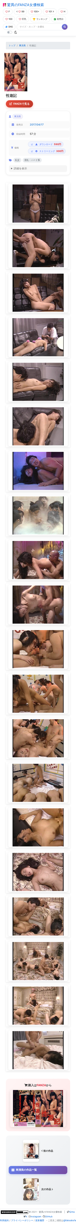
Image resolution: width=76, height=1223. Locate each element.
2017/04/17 (37, 124)
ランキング (41, 19)
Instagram (36, 1216)
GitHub (48, 1216)
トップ (12, 45)
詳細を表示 (20, 168)
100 (10, 19)
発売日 (60, 19)
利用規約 (4, 1220)
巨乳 (24, 19)
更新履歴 (39, 1220)
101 (50, 11)
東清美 (22, 45)
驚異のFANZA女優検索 (25, 5)
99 (22, 11)
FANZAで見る (21, 103)
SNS (10, 26)
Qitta (72, 1211)
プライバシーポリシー (22, 1220)
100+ (36, 11)
